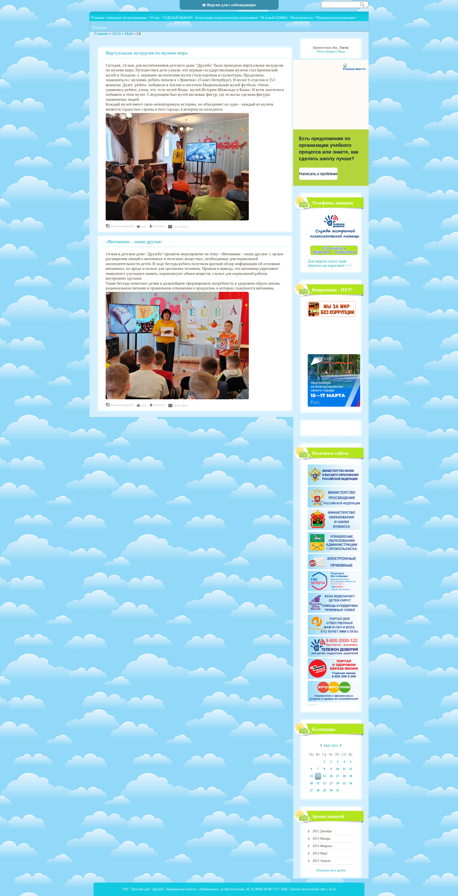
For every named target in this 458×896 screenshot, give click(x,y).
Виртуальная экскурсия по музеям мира (146, 52)
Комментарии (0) (122, 226)
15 (324, 776)
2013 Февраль (322, 846)
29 (324, 790)
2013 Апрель (321, 861)
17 (337, 776)
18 (344, 776)
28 (318, 790)
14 (318, 776)
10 (337, 769)
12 (350, 769)
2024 (116, 33)
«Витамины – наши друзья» (134, 241)
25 (344, 783)
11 (344, 769)
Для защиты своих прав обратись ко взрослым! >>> (330, 263)
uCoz (332, 889)
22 (324, 783)
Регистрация (326, 51)
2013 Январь (321, 838)
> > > (312, 705)
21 (318, 783)
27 (311, 790)
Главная (101, 33)
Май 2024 (331, 745)
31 (337, 790)
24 (337, 783)
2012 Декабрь (322, 831)
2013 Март (320, 853)
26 (350, 783)
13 (311, 776)
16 (331, 776)
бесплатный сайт (314, 889)
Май (128, 33)
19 (350, 776)
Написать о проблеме (318, 174)
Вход (341, 51)
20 (311, 783)
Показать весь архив (330, 870)
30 (331, 790)
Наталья (159, 226)
